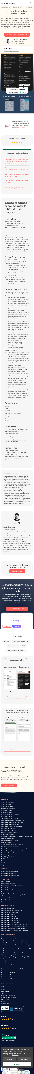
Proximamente (5, 861)
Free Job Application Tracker (9, 857)
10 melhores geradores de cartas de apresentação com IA (15, 946)
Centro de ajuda (6, 881)
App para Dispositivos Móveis (9, 871)
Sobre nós (4, 989)
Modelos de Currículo (7, 908)
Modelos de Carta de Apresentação (11, 910)
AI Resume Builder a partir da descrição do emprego (16, 836)
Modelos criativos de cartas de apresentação (14, 926)
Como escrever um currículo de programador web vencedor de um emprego (15, 189)
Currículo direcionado (7, 834)
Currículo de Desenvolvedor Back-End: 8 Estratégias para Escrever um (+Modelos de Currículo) (16, 161)
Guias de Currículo (6, 887)
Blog (2, 902)
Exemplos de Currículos (8, 883)
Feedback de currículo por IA (9, 840)
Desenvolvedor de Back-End (16, 650)
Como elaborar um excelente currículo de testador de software (17, 175)
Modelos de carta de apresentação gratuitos (14, 924)
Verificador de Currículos (8, 828)
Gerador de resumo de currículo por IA (12, 822)
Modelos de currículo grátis (9, 916)
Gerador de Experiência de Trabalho (11, 826)
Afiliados (3, 1001)
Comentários (5, 1003)
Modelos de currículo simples (9, 918)
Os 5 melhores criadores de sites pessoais (13, 951)
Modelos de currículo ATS (8, 914)
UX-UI (23, 646)
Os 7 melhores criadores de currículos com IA (14, 943)
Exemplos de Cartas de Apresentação (12, 885)
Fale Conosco (5, 991)
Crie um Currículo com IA (17, 608)
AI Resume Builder (6, 810)
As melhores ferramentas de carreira (11, 963)
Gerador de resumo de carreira (10, 824)
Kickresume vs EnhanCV (8, 979)
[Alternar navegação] (30, 3)
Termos (3, 993)
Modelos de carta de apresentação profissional (14, 930)
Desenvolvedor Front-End (21, 641)
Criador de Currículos (7, 802)
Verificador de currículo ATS (9, 830)
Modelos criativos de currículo (10, 922)
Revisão (3, 859)
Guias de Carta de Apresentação (10, 889)
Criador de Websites (7, 806)
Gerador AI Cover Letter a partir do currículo (14, 853)
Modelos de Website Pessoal (9, 912)
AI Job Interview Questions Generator (12, 844)
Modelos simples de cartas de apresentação (14, 928)
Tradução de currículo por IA (9, 818)
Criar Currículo (9, 785)
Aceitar (18, 1064)
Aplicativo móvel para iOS (8, 873)
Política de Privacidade (8, 995)
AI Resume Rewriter (7, 816)
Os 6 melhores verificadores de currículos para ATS (16, 949)
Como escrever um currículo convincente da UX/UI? (17, 181)
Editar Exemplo (17, 571)
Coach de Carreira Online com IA (10, 846)
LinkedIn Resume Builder (8, 808)
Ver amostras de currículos (17, 698)
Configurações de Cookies (8, 997)
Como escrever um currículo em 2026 (12, 969)
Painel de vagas (5, 855)
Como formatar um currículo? (9, 971)
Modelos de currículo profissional (10, 920)
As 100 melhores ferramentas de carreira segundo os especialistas (16, 966)
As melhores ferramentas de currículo (12, 961)
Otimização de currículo (8, 838)
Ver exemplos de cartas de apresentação (17, 749)
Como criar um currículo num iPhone (11, 937)
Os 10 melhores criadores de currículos (12, 941)
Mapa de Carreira (6, 842)
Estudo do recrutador (7, 983)
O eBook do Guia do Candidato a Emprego (13, 894)
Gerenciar (24, 1059)
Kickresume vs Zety (6, 975)
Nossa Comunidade (7, 900)
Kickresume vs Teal (6, 981)
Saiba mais (15, 1055)
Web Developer (12, 646)
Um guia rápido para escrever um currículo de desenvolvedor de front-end (16, 168)
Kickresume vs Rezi (6, 977)
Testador (6, 641)
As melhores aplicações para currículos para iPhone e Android (16, 958)
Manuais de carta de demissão (10, 892)
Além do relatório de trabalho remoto (12, 898)
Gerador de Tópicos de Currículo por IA (12, 820)
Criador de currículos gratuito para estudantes (14, 848)
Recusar (9, 1059)
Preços (3, 865)
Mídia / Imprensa (6, 999)
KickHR (3, 863)
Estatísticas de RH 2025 (8, 973)
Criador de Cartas (6, 804)
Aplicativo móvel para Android (10, 875)
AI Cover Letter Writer (7, 812)
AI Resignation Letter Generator (10, 814)
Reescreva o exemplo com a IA (17, 34)
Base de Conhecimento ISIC (9, 939)
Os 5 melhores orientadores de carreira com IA (14, 953)
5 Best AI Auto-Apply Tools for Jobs (11, 955)
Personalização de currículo (9, 832)
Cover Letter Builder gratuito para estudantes (14, 850)
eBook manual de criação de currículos (12, 896)
